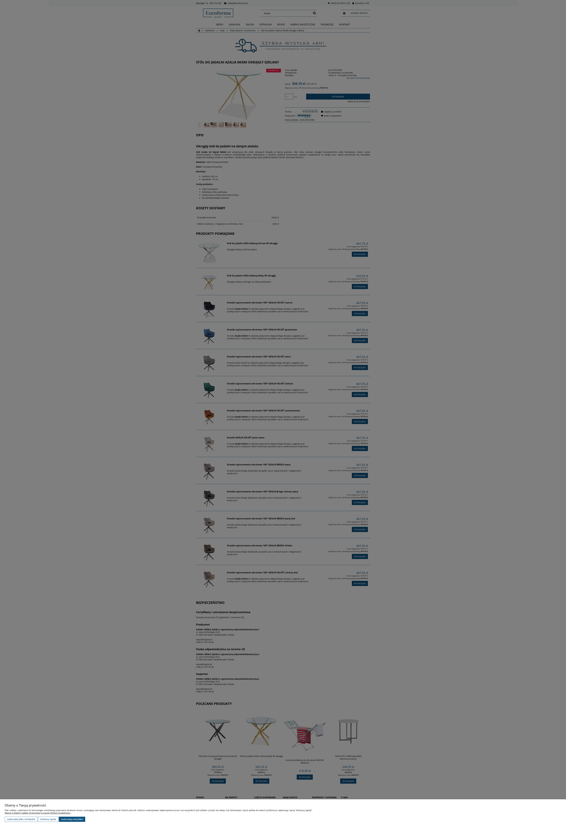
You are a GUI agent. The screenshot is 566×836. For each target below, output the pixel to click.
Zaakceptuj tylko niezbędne (21, 819)
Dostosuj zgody (48, 819)
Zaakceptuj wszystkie (72, 819)
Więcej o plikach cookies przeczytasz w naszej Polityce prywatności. (38, 813)
